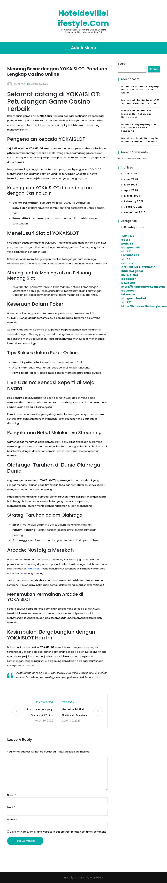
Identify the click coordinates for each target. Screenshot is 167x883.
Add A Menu (83, 48)
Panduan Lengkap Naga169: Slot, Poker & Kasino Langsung (139, 127)
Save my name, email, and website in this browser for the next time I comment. (58, 831)
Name (11, 795)
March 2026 (132, 195)
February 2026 (134, 201)
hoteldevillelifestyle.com (83, 18)
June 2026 (131, 179)
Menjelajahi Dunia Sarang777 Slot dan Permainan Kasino (140, 102)
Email (11, 807)
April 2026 (131, 190)
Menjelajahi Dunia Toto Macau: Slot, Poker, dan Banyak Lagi (136, 114)
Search (122, 64)
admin (21, 83)
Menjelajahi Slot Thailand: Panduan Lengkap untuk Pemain (75, 712)
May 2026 (130, 184)
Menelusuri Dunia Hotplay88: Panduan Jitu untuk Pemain (140, 140)
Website (12, 819)
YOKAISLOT (34, 568)
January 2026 (133, 206)
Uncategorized (134, 227)
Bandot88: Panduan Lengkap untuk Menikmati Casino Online (140, 89)
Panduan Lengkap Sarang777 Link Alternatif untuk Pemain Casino (40, 712)
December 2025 (134, 212)
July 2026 (130, 173)
